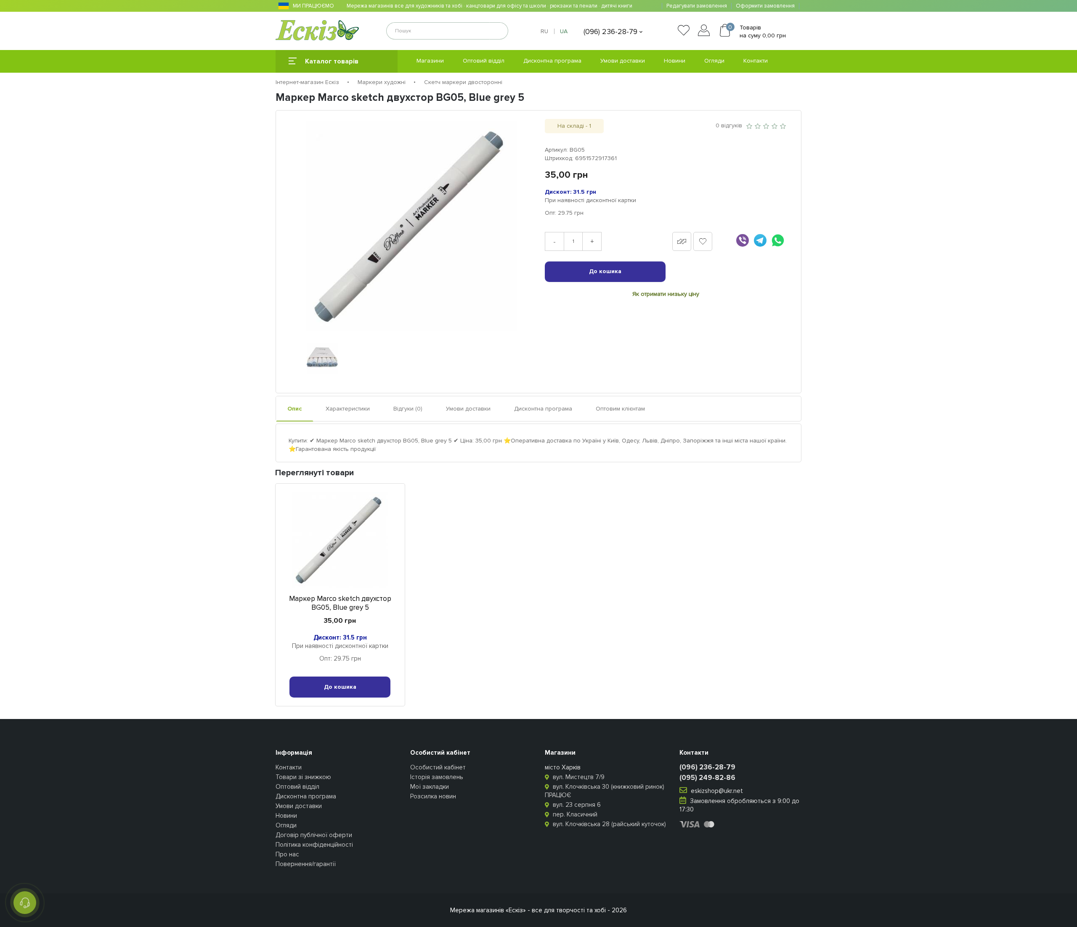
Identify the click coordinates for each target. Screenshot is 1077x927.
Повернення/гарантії (306, 864)
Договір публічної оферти (314, 835)
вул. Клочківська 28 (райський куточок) (608, 824)
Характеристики (348, 408)
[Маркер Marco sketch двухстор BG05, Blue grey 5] (411, 225)
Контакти (755, 60)
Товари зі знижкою (303, 777)
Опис (294, 408)
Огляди (714, 60)
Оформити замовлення (765, 6)
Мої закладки (429, 786)
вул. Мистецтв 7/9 (578, 777)
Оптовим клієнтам (620, 408)
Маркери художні (382, 82)
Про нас (287, 854)
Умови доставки (622, 60)
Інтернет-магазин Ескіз (307, 82)
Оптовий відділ (483, 60)
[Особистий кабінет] (706, 32)
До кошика (605, 271)
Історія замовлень (436, 777)
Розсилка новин (433, 796)
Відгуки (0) (407, 408)
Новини (674, 60)
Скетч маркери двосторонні (463, 82)
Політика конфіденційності (314, 844)
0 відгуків (729, 125)
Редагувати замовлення (696, 6)
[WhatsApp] (777, 240)
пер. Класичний (574, 814)
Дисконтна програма (552, 60)
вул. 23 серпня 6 (576, 804)
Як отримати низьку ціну (665, 294)
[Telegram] (760, 240)
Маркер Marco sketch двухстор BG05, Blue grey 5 (340, 603)
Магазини (430, 60)
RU (544, 31)
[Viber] (742, 240)
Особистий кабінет (438, 767)
